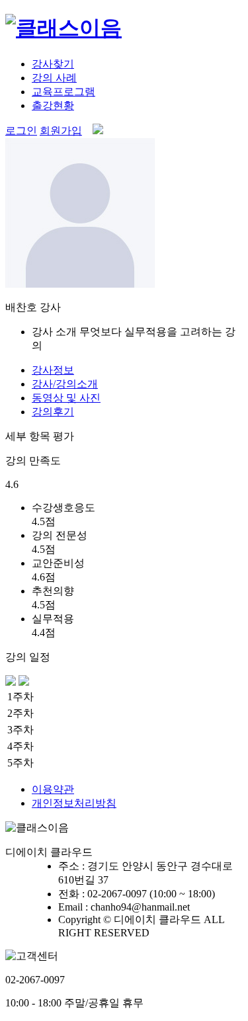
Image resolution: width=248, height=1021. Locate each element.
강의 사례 (54, 77)
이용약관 (53, 789)
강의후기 (53, 411)
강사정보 (53, 370)
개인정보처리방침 (74, 803)
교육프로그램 (63, 91)
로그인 (21, 130)
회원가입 (61, 130)
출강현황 (53, 105)
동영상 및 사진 (66, 397)
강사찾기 (53, 63)
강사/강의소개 (65, 383)
